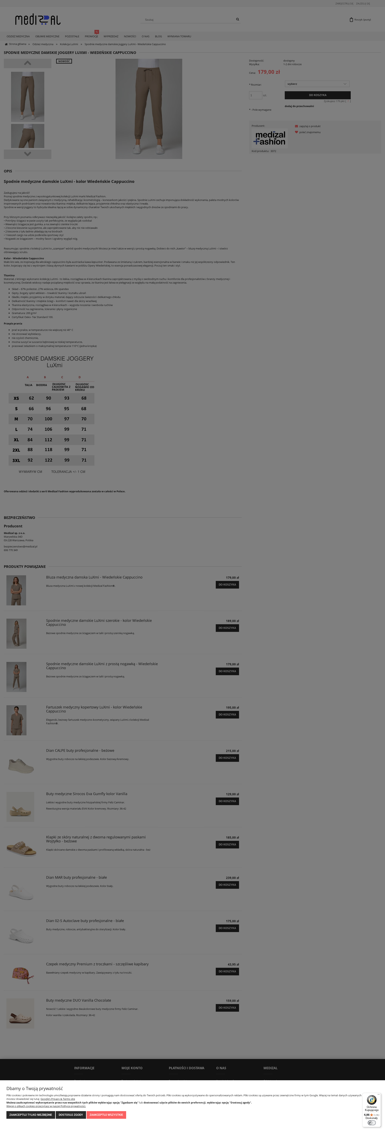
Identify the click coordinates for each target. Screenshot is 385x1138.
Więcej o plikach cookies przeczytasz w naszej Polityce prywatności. (46, 1106)
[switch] (372, 1122)
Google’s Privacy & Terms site (58, 1099)
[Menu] (378, 1095)
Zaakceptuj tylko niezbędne (30, 1114)
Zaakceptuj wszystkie (106, 1114)
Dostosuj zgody (71, 1114)
